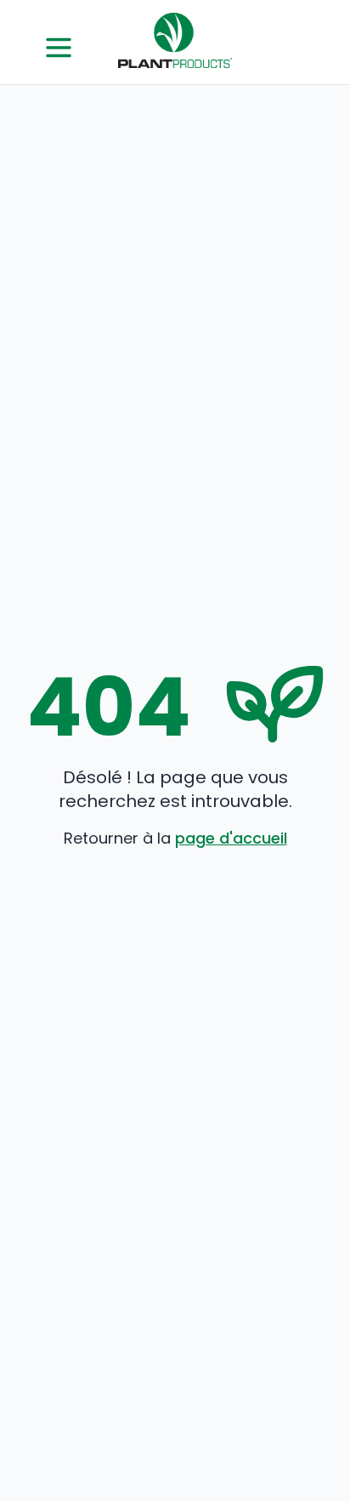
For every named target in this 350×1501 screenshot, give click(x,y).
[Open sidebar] (58, 47)
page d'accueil (231, 838)
